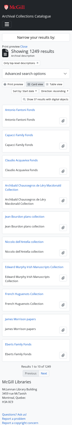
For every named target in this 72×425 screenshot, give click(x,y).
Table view (55, 84)
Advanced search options (25, 73)
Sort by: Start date (24, 91)
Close (23, 46)
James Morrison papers (20, 319)
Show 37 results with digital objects (47, 99)
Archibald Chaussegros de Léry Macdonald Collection (33, 188)
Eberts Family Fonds (18, 344)
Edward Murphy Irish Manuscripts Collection (34, 267)
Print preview (15, 84)
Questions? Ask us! (14, 414)
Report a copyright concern (20, 423)
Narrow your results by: (36, 37)
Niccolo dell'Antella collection (24, 242)
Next (44, 373)
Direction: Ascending (53, 91)
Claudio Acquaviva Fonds (21, 160)
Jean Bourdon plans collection (24, 217)
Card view (37, 84)
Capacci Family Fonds (19, 135)
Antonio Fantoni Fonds (20, 110)
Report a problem (14, 419)
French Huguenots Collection (24, 294)
